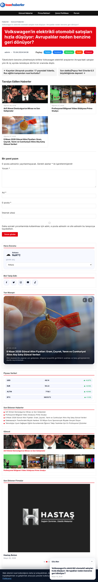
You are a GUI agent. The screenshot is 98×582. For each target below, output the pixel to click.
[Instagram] (21, 282)
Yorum (6, 168)
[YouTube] (28, 282)
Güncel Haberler (26, 13)
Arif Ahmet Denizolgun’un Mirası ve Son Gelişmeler (25, 412)
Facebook (57, 52)
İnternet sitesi (8, 212)
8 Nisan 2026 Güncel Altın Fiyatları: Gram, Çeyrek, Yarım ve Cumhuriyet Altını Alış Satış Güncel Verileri (46, 418)
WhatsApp (69, 52)
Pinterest (88, 52)
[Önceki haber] (85, 300)
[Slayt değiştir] (44, 561)
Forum (76, 13)
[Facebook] (6, 282)
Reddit (79, 52)
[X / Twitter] (14, 282)
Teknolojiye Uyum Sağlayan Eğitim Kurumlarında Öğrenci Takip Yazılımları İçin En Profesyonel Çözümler (46, 423)
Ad (4, 192)
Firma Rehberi (44, 13)
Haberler (5, 22)
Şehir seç (10, 260)
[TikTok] (35, 282)
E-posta (6, 202)
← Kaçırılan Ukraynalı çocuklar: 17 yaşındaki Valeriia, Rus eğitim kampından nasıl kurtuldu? (29, 71)
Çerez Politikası (62, 13)
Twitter (47, 52)
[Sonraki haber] (90, 300)
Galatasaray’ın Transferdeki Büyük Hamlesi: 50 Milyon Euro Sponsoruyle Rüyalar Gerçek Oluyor (43, 420)
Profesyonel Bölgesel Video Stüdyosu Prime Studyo (26, 415)
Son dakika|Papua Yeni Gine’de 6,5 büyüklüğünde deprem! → (77, 71)
